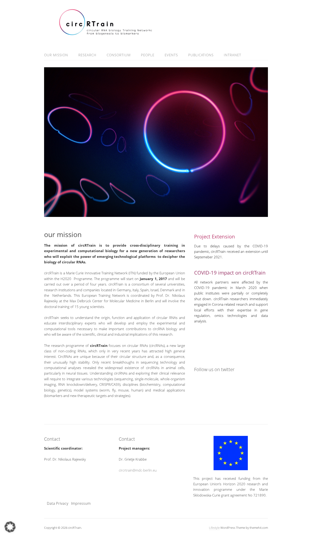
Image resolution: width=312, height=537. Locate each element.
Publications (201, 55)
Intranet (232, 55)
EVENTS (171, 55)
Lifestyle (214, 528)
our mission (56, 55)
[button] (10, 527)
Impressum (80, 503)
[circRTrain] (156, 33)
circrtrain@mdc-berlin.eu (138, 470)
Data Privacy (57, 503)
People (147, 55)
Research (87, 55)
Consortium (119, 55)
